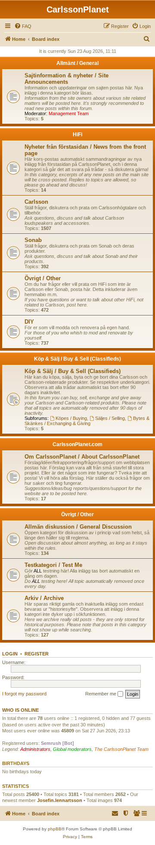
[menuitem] (22, 26)
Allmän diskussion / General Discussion (78, 527)
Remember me (101, 693)
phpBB (55, 829)
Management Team (69, 113)
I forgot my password (24, 693)
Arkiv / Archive (44, 598)
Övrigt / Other (43, 278)
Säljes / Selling (110, 418)
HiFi (77, 135)
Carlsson (36, 202)
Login (10, 653)
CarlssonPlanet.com (77, 444)
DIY (29, 321)
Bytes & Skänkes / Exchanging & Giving (87, 421)
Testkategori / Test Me (53, 565)
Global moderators (72, 749)
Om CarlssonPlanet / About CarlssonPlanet (82, 456)
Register (37, 653)
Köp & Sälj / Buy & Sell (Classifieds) (77, 359)
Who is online (20, 710)
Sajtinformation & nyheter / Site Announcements (66, 78)
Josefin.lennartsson (59, 800)
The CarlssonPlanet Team (121, 749)
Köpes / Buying (71, 418)
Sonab (33, 240)
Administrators (35, 749)
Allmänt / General (77, 63)
